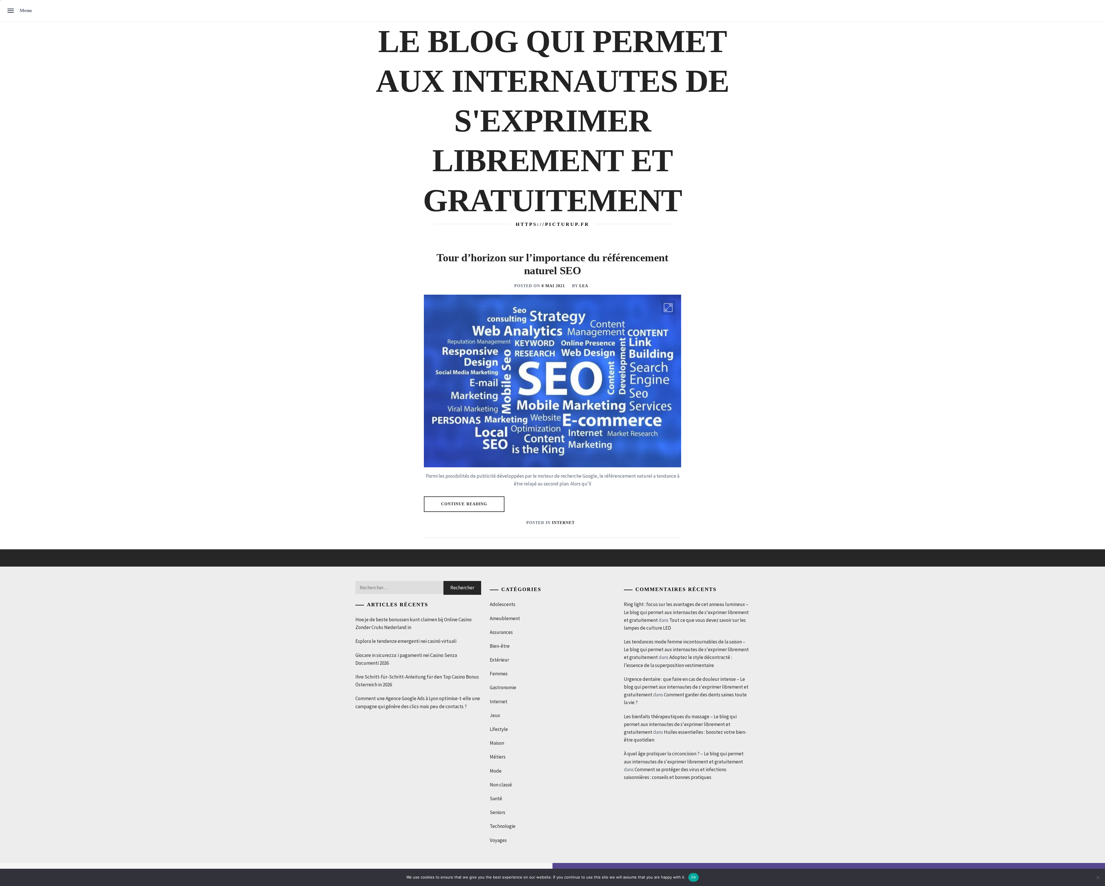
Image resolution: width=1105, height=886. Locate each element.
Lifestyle (499, 729)
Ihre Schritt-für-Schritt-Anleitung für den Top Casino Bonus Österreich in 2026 (417, 681)
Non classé (501, 785)
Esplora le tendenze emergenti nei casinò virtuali (405, 641)
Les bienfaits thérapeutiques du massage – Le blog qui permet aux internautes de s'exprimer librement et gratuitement (680, 724)
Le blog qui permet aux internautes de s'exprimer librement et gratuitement (552, 121)
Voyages (498, 840)
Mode (496, 771)
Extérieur (499, 660)
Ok (693, 877)
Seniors (497, 812)
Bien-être (500, 646)
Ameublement (505, 618)
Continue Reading (464, 504)
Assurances (501, 632)
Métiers (498, 757)
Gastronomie (503, 687)
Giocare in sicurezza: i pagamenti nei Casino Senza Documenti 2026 (406, 659)
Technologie (502, 826)
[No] (1098, 877)
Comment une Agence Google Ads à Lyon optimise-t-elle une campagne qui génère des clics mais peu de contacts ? (417, 702)
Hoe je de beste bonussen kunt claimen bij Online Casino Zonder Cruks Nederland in (413, 623)
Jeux (495, 715)
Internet (563, 523)
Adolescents (502, 604)
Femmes (499, 673)
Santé (496, 798)
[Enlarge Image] (668, 307)
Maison (497, 743)
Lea (583, 286)
